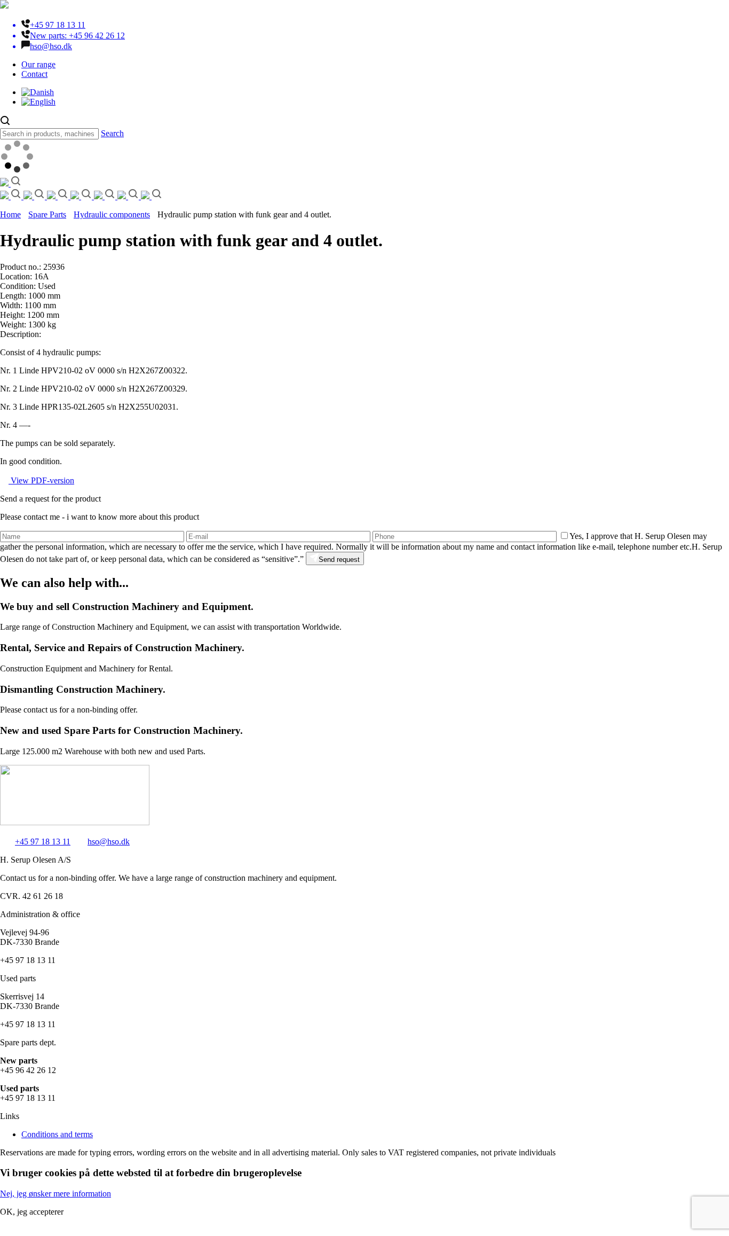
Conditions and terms (57, 1134)
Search (112, 133)
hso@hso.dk (109, 841)
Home (10, 214)
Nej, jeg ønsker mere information (55, 1193)
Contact (34, 74)
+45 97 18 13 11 (42, 841)
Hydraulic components (112, 214)
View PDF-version (41, 480)
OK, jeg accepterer (32, 1211)
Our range (38, 64)
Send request (339, 560)
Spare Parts (47, 214)
